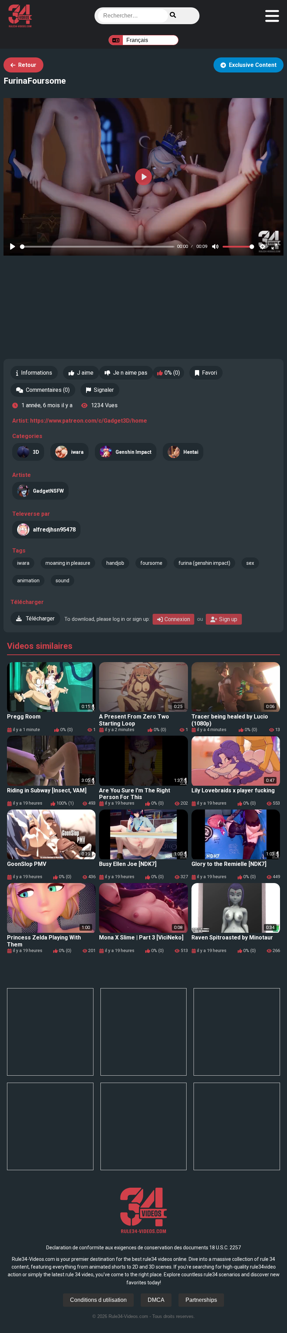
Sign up (228, 619)
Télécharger (39, 618)
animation (28, 580)
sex (250, 563)
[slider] (97, 246)
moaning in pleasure (68, 563)
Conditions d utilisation (98, 1300)
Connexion (177, 619)
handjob (115, 563)
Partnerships (201, 1300)
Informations (36, 372)
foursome (151, 563)
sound (62, 580)
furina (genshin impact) (204, 563)
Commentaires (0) (48, 390)
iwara (23, 563)
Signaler (104, 390)
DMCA (156, 1300)
